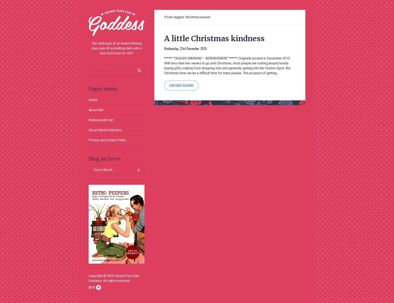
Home (93, 100)
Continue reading (181, 85)
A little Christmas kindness (214, 38)
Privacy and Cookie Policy (107, 140)
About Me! (96, 110)
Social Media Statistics (105, 130)
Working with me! (101, 120)
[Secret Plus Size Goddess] (116, 23)
